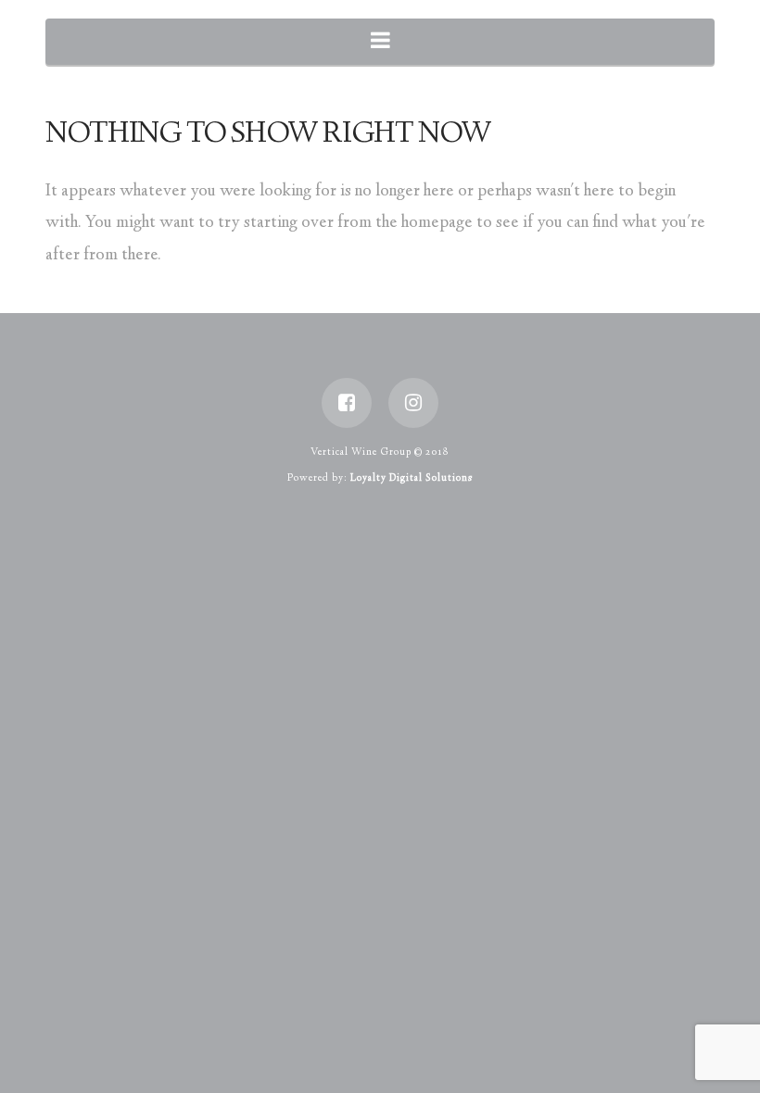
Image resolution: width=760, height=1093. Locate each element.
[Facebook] (347, 403)
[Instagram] (413, 403)
